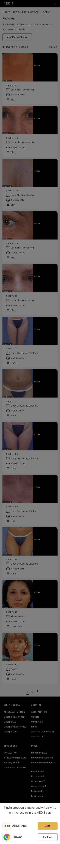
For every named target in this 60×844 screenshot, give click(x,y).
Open (47, 826)
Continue (47, 837)
